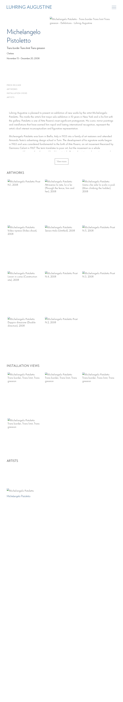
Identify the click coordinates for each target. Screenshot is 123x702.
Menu (114, 7)
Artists (10, 97)
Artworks (12, 89)
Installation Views (17, 93)
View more (61, 161)
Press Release (14, 85)
